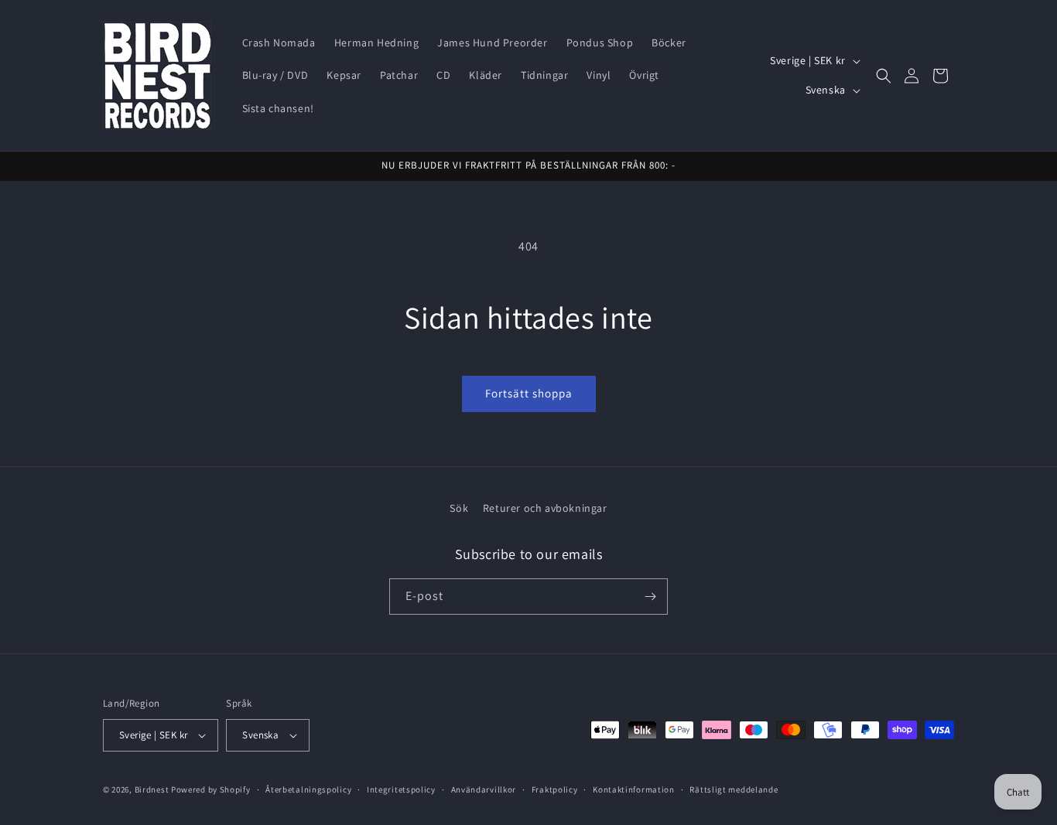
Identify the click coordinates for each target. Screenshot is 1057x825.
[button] (884, 76)
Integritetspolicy (401, 789)
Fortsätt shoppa (529, 393)
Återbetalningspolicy (308, 789)
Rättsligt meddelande (733, 789)
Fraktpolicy (555, 789)
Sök (459, 508)
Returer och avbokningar (545, 508)
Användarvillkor (484, 789)
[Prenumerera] (650, 596)
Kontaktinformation (634, 789)
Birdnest (152, 789)
